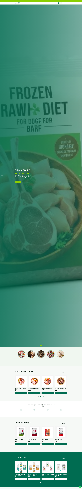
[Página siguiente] (43, 396)
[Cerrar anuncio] (80, 0)
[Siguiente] (44, 362)
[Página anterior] (38, 396)
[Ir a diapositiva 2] (41, 345)
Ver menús (17, 181)
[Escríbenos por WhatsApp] (80, 487)
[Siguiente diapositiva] (80, 176)
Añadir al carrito (47, 443)
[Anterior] (38, 362)
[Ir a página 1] (40, 396)
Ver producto (21, 443)
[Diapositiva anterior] (2, 176)
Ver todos (63, 372)
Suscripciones (25, 181)
